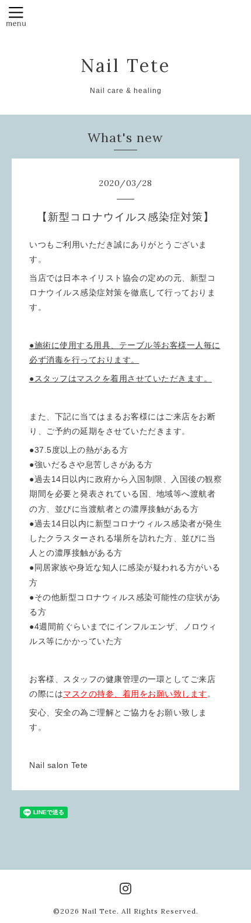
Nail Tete (125, 65)
